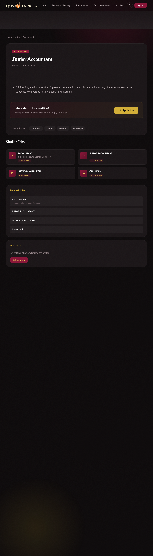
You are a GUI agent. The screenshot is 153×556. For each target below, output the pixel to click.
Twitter (50, 128)
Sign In (140, 5)
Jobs (43, 5)
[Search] (130, 5)
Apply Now (128, 110)
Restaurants (82, 5)
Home (9, 37)
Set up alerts (19, 260)
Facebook (36, 128)
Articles (119, 5)
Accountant (28, 37)
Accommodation (102, 5)
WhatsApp (78, 128)
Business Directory (61, 5)
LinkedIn (63, 128)
